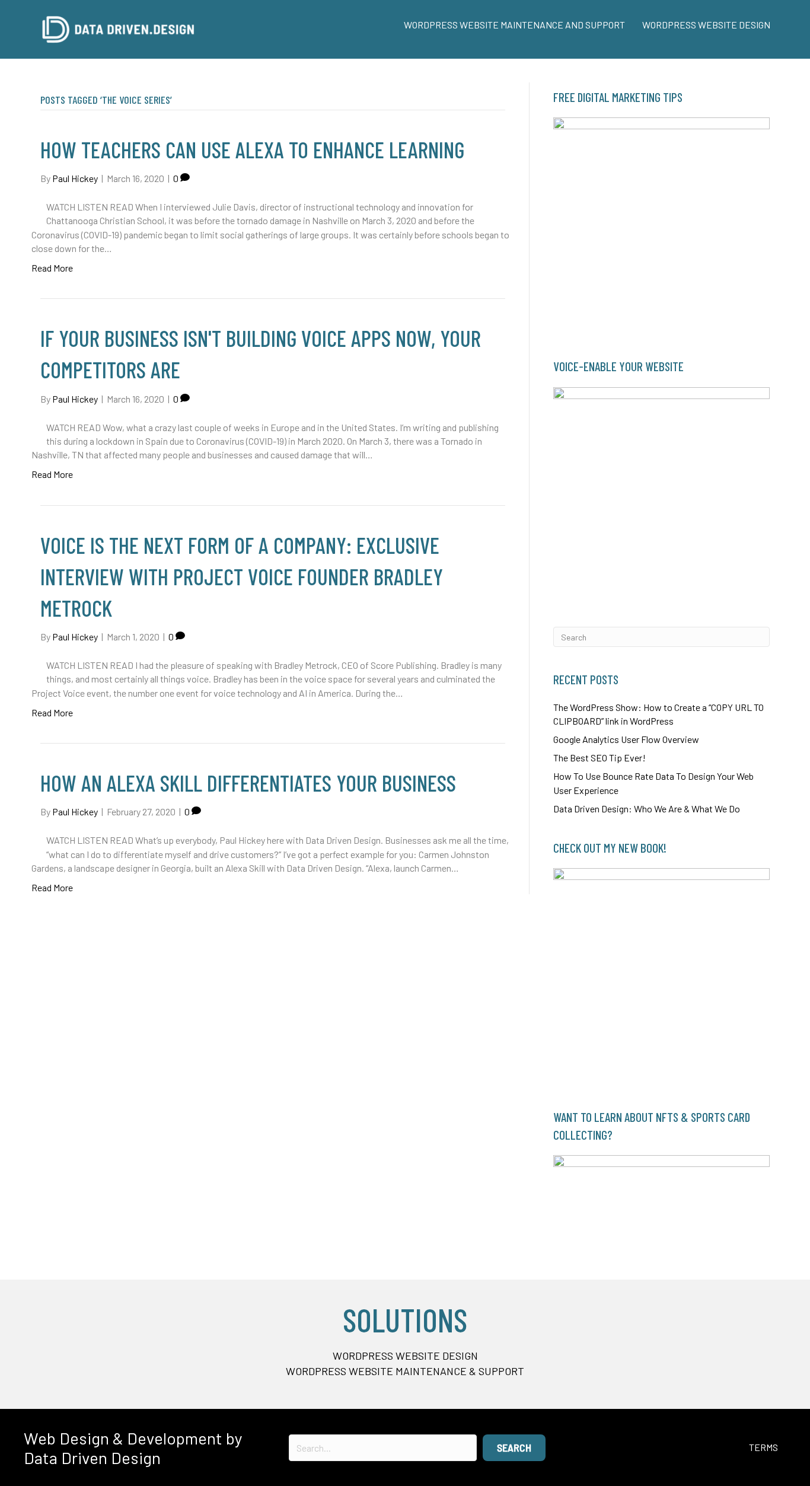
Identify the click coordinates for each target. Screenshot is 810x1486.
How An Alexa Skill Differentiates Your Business (248, 782)
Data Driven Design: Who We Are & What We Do (646, 808)
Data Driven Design (92, 1457)
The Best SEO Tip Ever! (599, 757)
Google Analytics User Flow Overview (626, 739)
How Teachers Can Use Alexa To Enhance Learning (252, 149)
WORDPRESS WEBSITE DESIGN (706, 24)
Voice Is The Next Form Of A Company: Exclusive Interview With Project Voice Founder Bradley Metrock (241, 576)
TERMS (763, 1447)
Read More (52, 267)
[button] (514, 1448)
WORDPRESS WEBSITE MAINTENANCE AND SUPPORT (514, 24)
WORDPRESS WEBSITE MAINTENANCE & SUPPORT (405, 1370)
